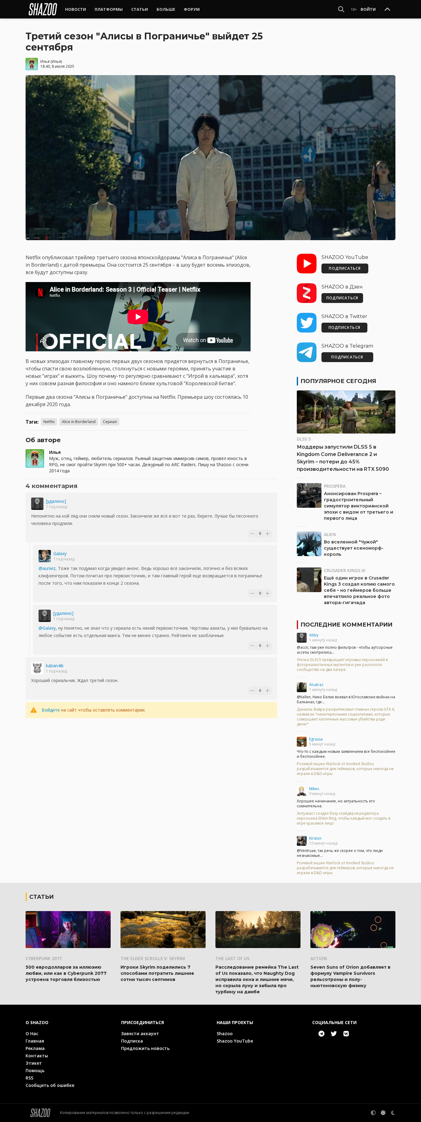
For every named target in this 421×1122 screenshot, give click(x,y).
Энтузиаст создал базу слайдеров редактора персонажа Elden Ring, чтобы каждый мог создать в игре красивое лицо (343, 818)
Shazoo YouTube (235, 1041)
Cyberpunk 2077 (44, 958)
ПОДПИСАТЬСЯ (345, 268)
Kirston (315, 838)
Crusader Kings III (344, 570)
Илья (45, 61)
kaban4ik (54, 665)
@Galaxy (47, 628)
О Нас (32, 1033)
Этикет (34, 1063)
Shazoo (225, 1033)
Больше (166, 9)
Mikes (314, 788)
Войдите (51, 710)
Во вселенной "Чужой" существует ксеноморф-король (353, 548)
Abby (313, 635)
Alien (330, 534)
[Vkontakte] (346, 1034)
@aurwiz (47, 568)
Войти (368, 9)
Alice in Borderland (79, 421)
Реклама (35, 1048)
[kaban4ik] (37, 668)
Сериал (110, 421)
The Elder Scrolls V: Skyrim (153, 958)
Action (318, 958)
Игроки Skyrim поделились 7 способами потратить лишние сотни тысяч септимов (157, 973)
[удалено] (56, 501)
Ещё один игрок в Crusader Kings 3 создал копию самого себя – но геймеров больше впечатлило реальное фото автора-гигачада (359, 590)
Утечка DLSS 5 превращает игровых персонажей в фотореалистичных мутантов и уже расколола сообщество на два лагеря (342, 664)
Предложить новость (145, 1048)
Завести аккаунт (140, 1033)
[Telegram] (321, 1034)
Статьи (139, 9)
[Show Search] (341, 9)
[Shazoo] (43, 9)
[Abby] (302, 638)
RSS (29, 1078)
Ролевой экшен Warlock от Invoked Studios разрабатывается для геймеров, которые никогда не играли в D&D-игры (345, 768)
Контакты (37, 1056)
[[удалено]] (37, 504)
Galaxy (60, 553)
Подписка (132, 1041)
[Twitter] (334, 1034)
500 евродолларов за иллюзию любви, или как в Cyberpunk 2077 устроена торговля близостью (66, 973)
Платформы (109, 9)
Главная (35, 1041)
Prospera (334, 486)
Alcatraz (316, 684)
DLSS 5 (304, 439)
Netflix (49, 421)
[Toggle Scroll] (387, 9)
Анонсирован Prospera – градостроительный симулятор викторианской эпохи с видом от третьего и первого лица (358, 506)
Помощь (35, 1070)
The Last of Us (232, 958)
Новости (75, 9)
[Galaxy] (45, 556)
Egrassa (316, 739)
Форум (192, 9)
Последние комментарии (346, 624)
